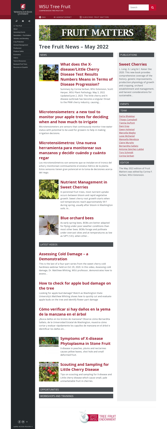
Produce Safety (18, 51)
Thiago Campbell (128, 119)
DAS (44, 17)
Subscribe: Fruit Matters (96, 17)
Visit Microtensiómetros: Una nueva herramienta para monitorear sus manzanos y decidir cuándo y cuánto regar (76, 157)
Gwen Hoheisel (127, 129)
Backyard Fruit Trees (20, 64)
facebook (19, 422)
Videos (15, 58)
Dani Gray (124, 126)
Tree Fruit (19, 26)
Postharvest (17, 48)
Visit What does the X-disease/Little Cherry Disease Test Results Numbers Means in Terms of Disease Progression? (76, 83)
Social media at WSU (26, 422)
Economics (17, 55)
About (15, 29)
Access (21, 426)
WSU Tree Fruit (55, 6)
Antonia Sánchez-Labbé (131, 149)
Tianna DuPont (127, 122)
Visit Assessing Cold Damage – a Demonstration (76, 263)
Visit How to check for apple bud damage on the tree (76, 291)
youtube (23, 422)
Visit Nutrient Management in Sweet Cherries (76, 195)
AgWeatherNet (64, 17)
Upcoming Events (19, 32)
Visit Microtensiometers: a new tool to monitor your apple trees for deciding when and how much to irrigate (76, 122)
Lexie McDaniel (127, 136)
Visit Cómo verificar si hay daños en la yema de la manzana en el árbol (76, 318)
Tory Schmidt (126, 152)
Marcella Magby (127, 132)
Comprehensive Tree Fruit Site (51, 11)
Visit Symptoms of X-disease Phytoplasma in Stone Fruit (76, 346)
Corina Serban (126, 155)
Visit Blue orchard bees (76, 226)
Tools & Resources (19, 61)
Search (152, 7)
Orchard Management (20, 45)
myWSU (15, 426)
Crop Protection (18, 42)
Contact (23, 21)
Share (29, 21)
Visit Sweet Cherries (136, 79)
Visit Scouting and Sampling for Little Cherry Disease (76, 372)
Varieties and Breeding (21, 38)
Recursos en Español (20, 67)
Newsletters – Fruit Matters (22, 35)
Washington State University (23, 9)
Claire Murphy (126, 142)
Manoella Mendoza (129, 139)
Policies (28, 426)
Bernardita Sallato (128, 145)
